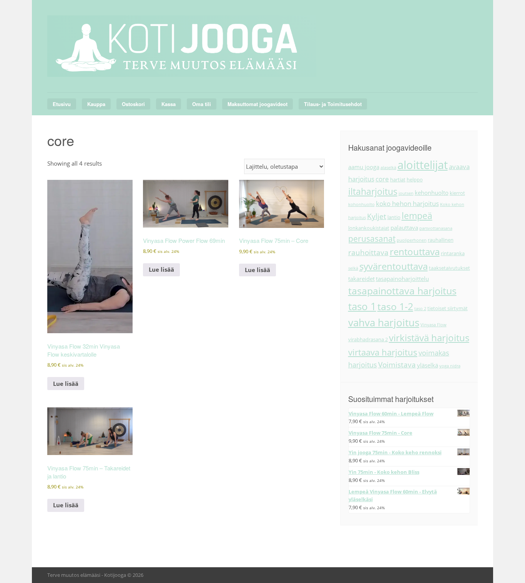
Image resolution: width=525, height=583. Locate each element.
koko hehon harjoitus (407, 203)
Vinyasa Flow (433, 324)
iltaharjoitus (372, 191)
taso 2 (420, 308)
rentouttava (415, 252)
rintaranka (453, 253)
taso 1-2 (395, 306)
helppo (415, 179)
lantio (393, 217)
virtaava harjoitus (382, 352)
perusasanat (371, 238)
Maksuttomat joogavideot (257, 104)
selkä (353, 268)
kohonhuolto (361, 204)
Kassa (168, 104)
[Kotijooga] (181, 68)
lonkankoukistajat (368, 227)
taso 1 (362, 306)
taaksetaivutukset (449, 267)
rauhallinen (441, 239)
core (382, 178)
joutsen (406, 193)
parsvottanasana (435, 228)
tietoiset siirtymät (447, 308)
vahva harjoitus (383, 322)
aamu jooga (363, 167)
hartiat (397, 179)
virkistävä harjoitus (429, 337)
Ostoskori (133, 104)
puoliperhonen (412, 240)
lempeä (417, 215)
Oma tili (201, 104)
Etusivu (62, 104)
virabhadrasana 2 (368, 339)
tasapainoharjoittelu (402, 278)
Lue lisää (65, 383)
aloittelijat (422, 165)
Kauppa (96, 104)
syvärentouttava (393, 266)
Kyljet (376, 216)
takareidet (361, 278)
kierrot (457, 192)
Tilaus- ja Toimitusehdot (333, 104)
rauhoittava (368, 252)
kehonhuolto (432, 192)
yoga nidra (449, 366)
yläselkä (427, 365)
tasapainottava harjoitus (402, 290)
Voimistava (397, 365)
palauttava (404, 227)
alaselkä (388, 167)
